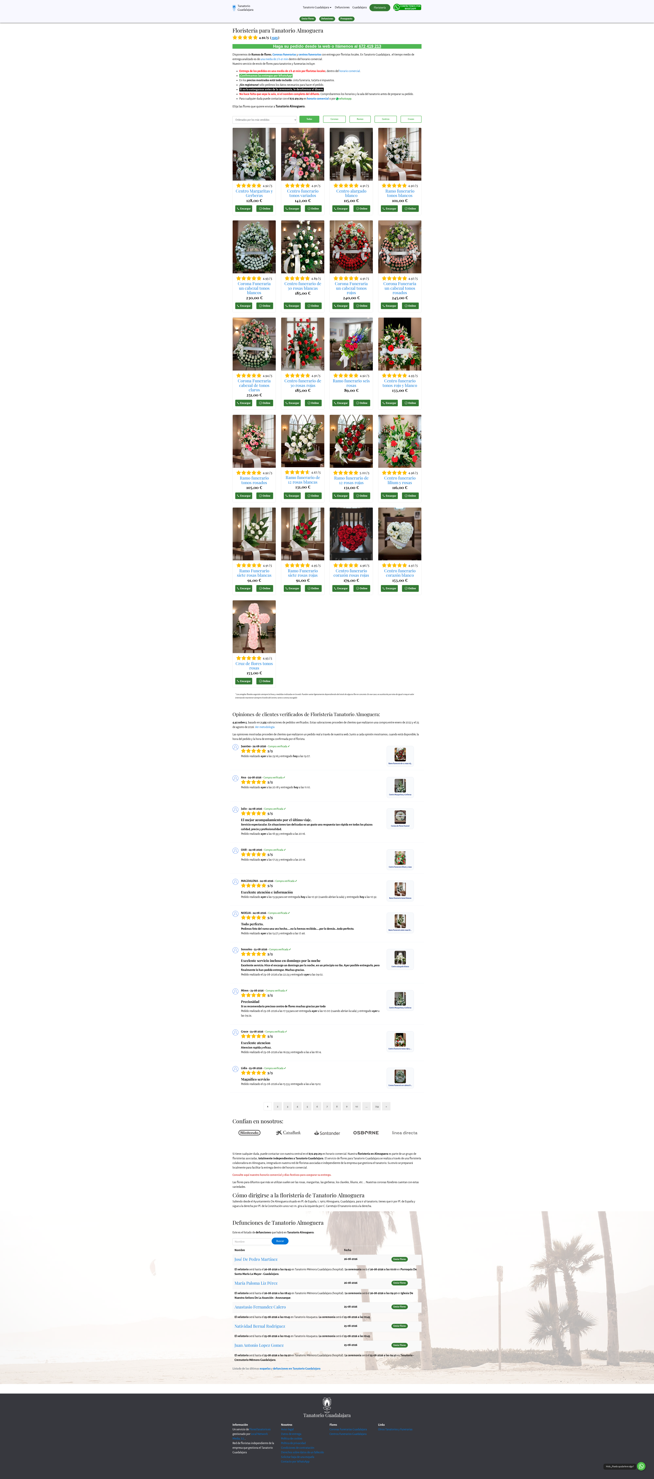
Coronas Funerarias (284, 54)
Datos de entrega (291, 1434)
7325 (274, 37)
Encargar (245, 208)
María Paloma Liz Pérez (256, 1283)
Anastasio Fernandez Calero (260, 1306)
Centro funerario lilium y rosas (400, 480)
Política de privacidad (293, 1443)
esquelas (265, 1368)
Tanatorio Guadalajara (245, 7)
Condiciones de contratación (297, 1447)
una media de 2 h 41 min (274, 59)
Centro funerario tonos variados (302, 193)
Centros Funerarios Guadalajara (348, 1434)
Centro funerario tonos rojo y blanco (400, 382)
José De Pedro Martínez (256, 1259)
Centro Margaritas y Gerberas (254, 193)
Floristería (380, 7)
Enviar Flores (308, 19)
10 (356, 1106)
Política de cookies (291, 1438)
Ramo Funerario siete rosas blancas (254, 572)
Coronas (334, 119)
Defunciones (342, 7)
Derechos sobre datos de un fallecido (302, 1452)
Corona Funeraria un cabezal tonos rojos (351, 288)
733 (377, 1106)
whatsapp (345, 98)
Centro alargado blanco (351, 193)
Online (266, 208)
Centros (385, 119)
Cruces (411, 119)
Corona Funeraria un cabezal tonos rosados (399, 288)
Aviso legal (287, 1429)
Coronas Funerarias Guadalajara (348, 1429)
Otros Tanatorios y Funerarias (395, 1429)
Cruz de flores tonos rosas (254, 665)
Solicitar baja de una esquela (297, 1457)
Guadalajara (359, 7)
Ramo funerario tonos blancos (399, 193)
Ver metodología (265, 727)
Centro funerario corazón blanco (400, 572)
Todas (309, 119)
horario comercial (349, 71)
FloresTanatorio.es (260, 1429)
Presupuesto (346, 19)
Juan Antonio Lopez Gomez (259, 1345)
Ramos (360, 119)
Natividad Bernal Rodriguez (260, 1326)
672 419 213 (370, 46)
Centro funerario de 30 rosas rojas (302, 382)
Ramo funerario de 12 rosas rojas (351, 480)
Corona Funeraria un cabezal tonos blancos (254, 288)
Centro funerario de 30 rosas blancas (302, 285)
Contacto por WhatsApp (295, 1461)
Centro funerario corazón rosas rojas (351, 572)
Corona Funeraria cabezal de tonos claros (254, 385)
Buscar (280, 1241)
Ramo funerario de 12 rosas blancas (303, 479)
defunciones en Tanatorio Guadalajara (297, 1368)
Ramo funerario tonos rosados (254, 480)
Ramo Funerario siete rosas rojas (303, 572)
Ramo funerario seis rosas (351, 382)
